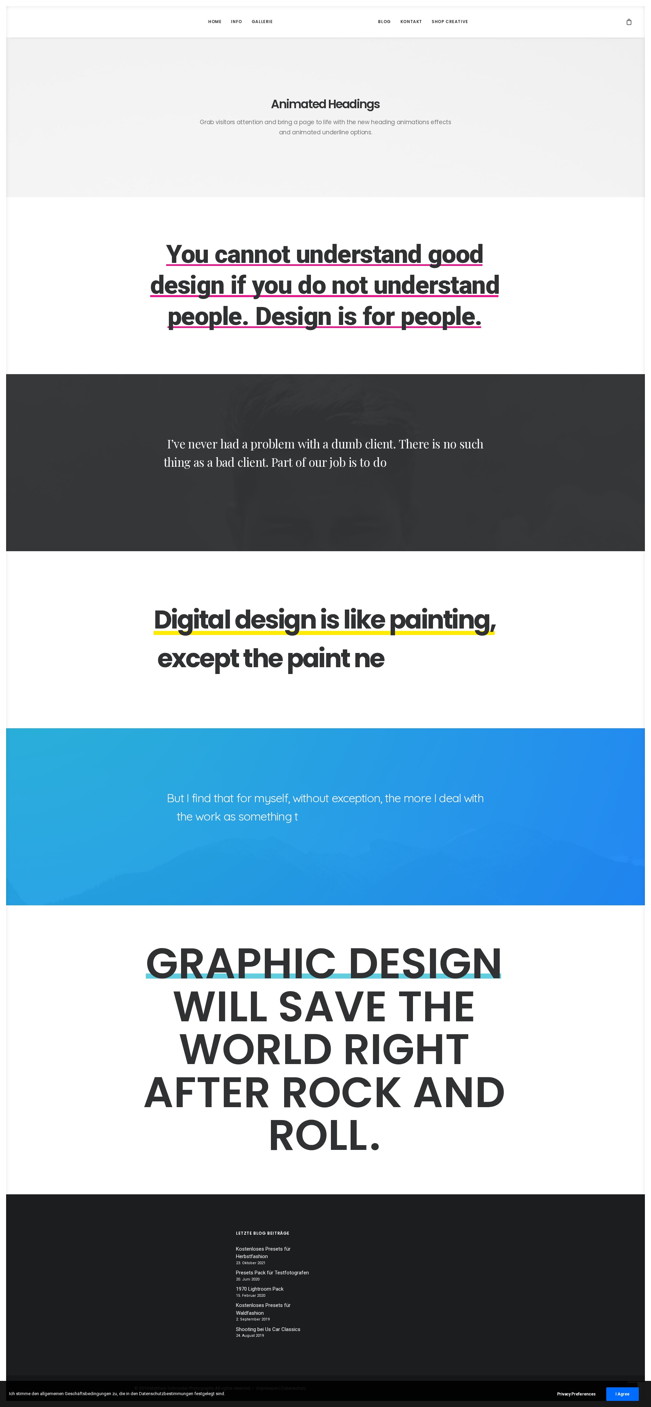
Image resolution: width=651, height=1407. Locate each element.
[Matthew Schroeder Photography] (325, 21)
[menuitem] (214, 21)
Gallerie (262, 21)
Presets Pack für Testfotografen (272, 1273)
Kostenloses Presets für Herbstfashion (263, 1253)
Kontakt (411, 21)
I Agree (622, 1394)
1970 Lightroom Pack (259, 1289)
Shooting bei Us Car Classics (268, 1329)
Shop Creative (450, 21)
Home (214, 21)
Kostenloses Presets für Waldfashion (263, 1309)
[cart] (629, 21)
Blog (384, 21)
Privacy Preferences (576, 1394)
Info (236, 21)
